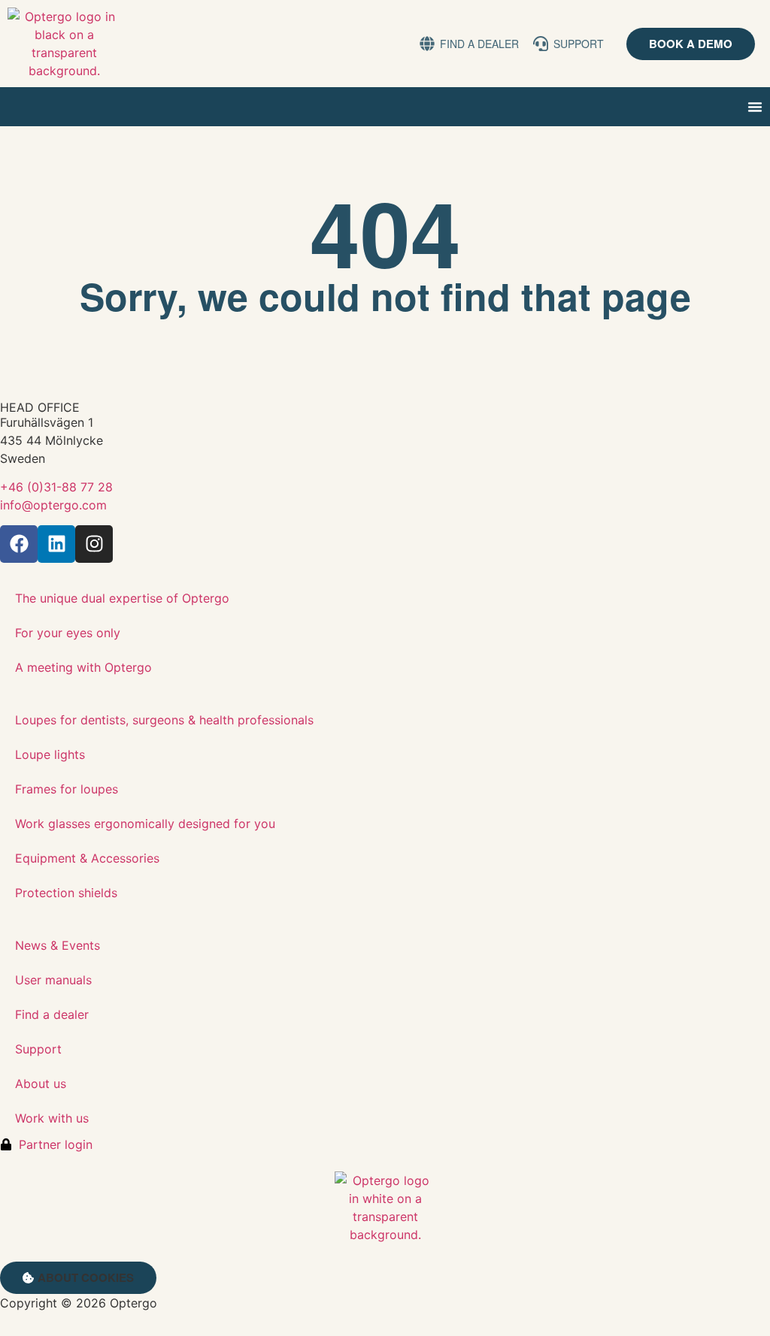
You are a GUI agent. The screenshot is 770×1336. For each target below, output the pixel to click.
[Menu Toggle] (754, 106)
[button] (78, 1278)
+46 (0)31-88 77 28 (56, 486)
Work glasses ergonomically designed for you (145, 823)
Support (38, 1048)
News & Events (57, 945)
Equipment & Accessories (87, 858)
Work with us (52, 1118)
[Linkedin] (56, 544)
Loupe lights (50, 754)
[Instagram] (94, 544)
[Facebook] (19, 544)
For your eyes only (67, 632)
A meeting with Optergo (83, 667)
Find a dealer (52, 1014)
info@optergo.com (53, 504)
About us (40, 1083)
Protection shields (66, 892)
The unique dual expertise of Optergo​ (122, 598)
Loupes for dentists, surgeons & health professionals (164, 719)
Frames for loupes (66, 788)
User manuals (53, 979)
